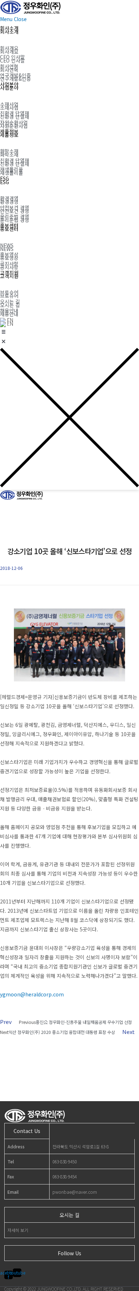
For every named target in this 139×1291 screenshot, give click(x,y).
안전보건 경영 (14, 211)
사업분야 (9, 87)
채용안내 (9, 313)
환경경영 (9, 201)
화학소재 (9, 154)
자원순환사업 (14, 125)
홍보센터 (9, 228)
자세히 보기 (17, 1230)
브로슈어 (9, 295)
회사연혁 (9, 69)
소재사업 (9, 107)
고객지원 (9, 276)
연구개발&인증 (15, 78)
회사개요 (9, 51)
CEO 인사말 (12, 60)
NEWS (7, 248)
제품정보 (9, 134)
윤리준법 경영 (14, 219)
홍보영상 (9, 257)
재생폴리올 (11, 172)
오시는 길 (10, 305)
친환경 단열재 (14, 116)
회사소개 (9, 31)
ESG (4, 182)
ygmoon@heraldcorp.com (32, 994)
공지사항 (9, 267)
